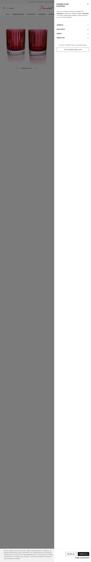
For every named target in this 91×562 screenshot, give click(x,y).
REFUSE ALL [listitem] (71, 554)
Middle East (61, 38)
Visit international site (73, 49)
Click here (59, 13)
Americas (60, 25)
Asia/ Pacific (61, 29)
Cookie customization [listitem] (82, 557)
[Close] (88, 4)
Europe (59, 33)
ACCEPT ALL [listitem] (83, 554)
